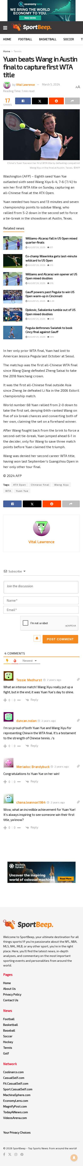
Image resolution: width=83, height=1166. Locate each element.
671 (51, 247)
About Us (9, 988)
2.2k (51, 301)
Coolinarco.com (13, 1072)
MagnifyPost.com (15, 1106)
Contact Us (10, 1000)
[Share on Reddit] (56, 101)
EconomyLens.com (15, 1100)
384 (51, 337)
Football (25, 39)
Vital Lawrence (25, 84)
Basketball (47, 39)
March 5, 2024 (51, 84)
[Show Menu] (5, 27)
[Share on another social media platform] (72, 101)
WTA (8, 490)
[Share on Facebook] (23, 101)
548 (51, 318)
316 (51, 283)
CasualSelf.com (13, 1077)
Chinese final (40, 484)
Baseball (9, 1030)
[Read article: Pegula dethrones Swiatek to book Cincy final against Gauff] (12, 332)
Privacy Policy (12, 994)
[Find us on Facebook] (4, 1154)
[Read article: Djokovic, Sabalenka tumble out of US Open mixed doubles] (12, 314)
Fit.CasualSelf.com (15, 1083)
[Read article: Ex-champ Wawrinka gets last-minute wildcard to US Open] (12, 261)
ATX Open (19, 484)
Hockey (8, 1042)
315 (51, 265)
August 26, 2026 (36, 247)
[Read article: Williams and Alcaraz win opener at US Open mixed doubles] (12, 279)
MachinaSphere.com (16, 1095)
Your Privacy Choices (17, 1132)
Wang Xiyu (61, 484)
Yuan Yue (22, 490)
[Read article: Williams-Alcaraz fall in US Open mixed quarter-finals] (12, 243)
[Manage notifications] (74, 1157)
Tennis (17, 51)
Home (7, 39)
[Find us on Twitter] (9, 1154)
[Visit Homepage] (31, 27)
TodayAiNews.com (15, 1112)
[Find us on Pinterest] (21, 1154)
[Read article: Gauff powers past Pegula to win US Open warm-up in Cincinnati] (12, 296)
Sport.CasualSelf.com (17, 1089)
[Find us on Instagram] (15, 1154)
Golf (6, 1053)
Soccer (68, 39)
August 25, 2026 (36, 301)
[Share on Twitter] (40, 101)
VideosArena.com (15, 1118)
